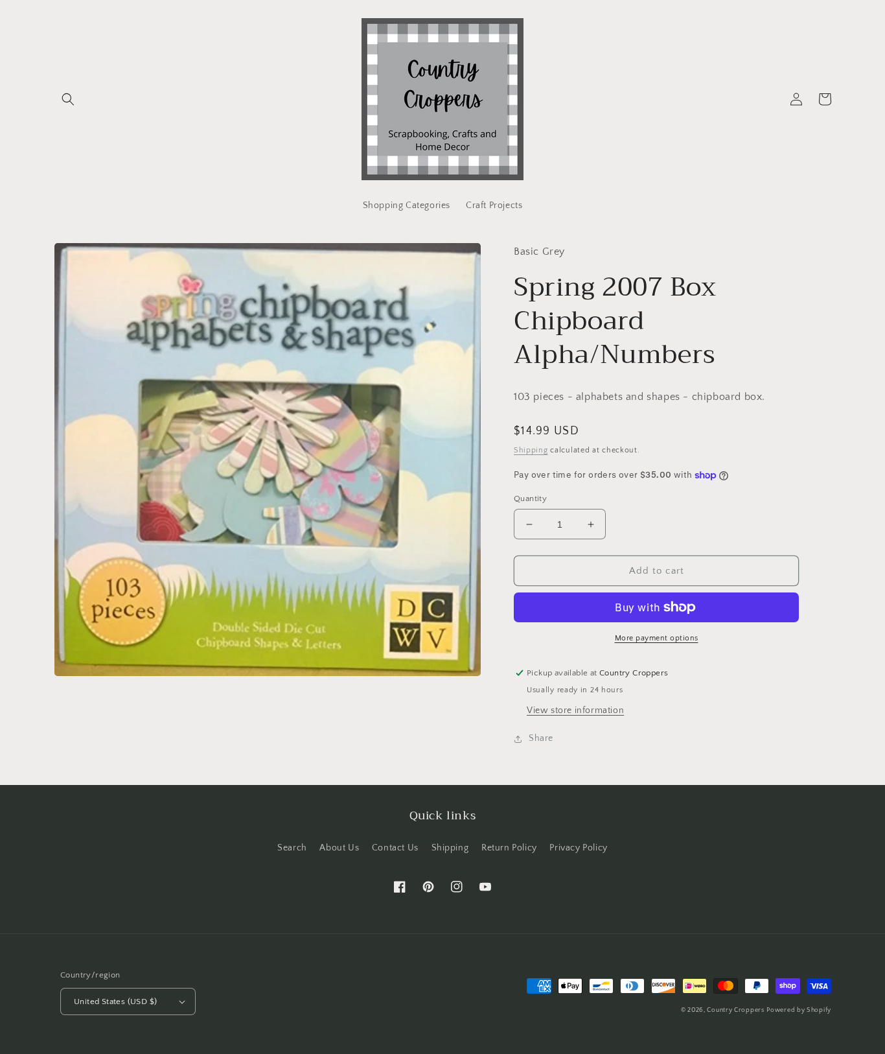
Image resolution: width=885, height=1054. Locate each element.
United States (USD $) (115, 1001)
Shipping (531, 450)
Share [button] (541, 738)
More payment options (656, 638)
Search (292, 848)
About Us (339, 848)
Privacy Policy (578, 848)
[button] (68, 99)
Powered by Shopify (798, 1010)
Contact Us (395, 848)
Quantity (530, 498)
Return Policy (509, 848)
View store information (575, 710)
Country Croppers (735, 1010)
